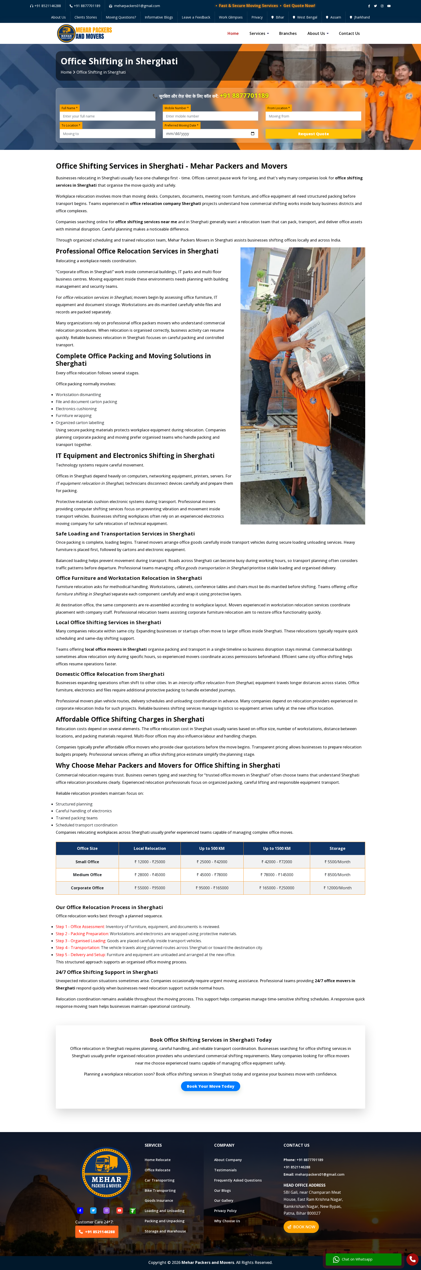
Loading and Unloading (164, 1210)
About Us (58, 17)
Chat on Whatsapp (357, 1259)
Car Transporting (159, 1180)
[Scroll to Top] (414, 5)
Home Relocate (158, 1159)
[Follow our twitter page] (375, 6)
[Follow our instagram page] (382, 6)
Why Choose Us (227, 1221)
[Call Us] (413, 1260)
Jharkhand (361, 17)
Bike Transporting (160, 1190)
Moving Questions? (121, 17)
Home (233, 33)
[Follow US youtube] (119, 1210)
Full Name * (70, 108)
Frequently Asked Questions (238, 1180)
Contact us (349, 33)
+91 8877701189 (87, 5)
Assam (335, 17)
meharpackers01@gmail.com (319, 1174)
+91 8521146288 (47, 5)
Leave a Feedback (196, 17)
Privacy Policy (225, 1210)
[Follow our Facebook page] (369, 6)
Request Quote (313, 133)
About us (316, 33)
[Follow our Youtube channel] (389, 6)
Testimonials (225, 1170)
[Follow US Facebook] (80, 1210)
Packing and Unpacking (164, 1221)
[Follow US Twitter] (93, 1210)
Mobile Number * (177, 108)
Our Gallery (223, 1200)
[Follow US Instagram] (106, 1210)
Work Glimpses (231, 17)
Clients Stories (86, 17)
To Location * (71, 125)
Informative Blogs (159, 17)
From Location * (279, 108)
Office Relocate (157, 1170)
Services (257, 33)
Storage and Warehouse (165, 1231)
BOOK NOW (303, 1227)
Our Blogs (222, 1190)
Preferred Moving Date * (182, 125)
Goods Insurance (159, 1200)
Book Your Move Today (210, 1086)
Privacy (257, 17)
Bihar (279, 17)
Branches (288, 33)
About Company (228, 1159)
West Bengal (306, 17)
